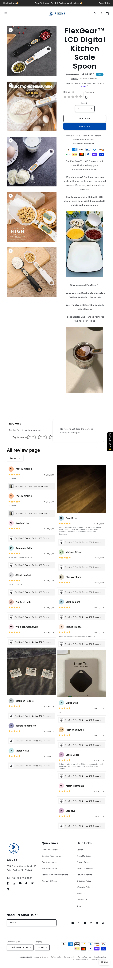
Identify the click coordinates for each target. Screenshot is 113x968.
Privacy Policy (83, 862)
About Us (81, 893)
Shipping (74, 78)
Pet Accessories (49, 868)
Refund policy (56, 957)
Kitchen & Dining (49, 881)
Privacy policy (70, 957)
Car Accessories (49, 862)
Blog (79, 906)
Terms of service (84, 957)
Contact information (80, 960)
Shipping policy (100, 957)
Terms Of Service (85, 868)
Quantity (84, 103)
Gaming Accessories (51, 856)
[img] (72, 97)
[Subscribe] (53, 922)
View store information (84, 143)
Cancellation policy (98, 960)
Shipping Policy (84, 881)
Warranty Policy (84, 887)
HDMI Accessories (51, 850)
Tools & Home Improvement (55, 875)
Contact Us (82, 899)
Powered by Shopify (40, 957)
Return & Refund (84, 875)
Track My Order (84, 856)
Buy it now (84, 126)
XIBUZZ (29, 957)
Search (80, 850)
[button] (6, 14)
